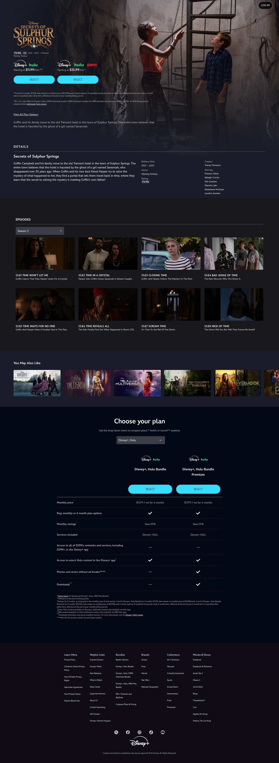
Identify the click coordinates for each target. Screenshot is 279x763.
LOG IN (265, 5)
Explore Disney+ (96, 660)
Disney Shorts (172, 687)
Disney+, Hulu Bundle (125, 666)
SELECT (34, 79)
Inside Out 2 (198, 673)
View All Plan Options (26, 114)
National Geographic (149, 687)
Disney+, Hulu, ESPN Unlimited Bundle (124, 675)
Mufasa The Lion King (202, 721)
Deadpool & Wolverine (202, 666)
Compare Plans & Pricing (126, 704)
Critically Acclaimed (175, 673)
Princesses (171, 707)
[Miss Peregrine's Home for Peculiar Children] (187, 383)
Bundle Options (122, 660)
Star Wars (145, 680)
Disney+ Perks (96, 666)
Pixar (143, 666)
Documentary (172, 694)
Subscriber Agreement (73, 687)
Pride (169, 700)
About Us (94, 700)
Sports (169, 680)
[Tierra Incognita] (87, 383)
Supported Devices (97, 694)
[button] (101, 655)
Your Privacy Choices (72, 694)
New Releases (95, 673)
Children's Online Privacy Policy (74, 668)
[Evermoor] (237, 383)
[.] (116, 732)
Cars (195, 707)
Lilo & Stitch (198, 687)
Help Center (95, 687)
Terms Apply (63, 596)
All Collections (173, 660)
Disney (144, 660)
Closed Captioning (97, 707)
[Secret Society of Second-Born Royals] (37, 383)
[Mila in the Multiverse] (137, 383)
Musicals (170, 666)
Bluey (195, 694)
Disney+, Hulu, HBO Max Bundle (126, 685)
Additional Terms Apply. (37, 104)
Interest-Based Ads (72, 701)
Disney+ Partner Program (100, 721)
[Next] (273, 382)
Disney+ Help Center (134, 615)
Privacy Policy (69, 660)
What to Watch (96, 680)
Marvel (144, 673)
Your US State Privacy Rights (73, 679)
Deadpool (197, 660)
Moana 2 (196, 680)
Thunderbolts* (199, 700)
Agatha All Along (200, 714)
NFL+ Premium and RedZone (124, 696)
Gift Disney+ (95, 714)
